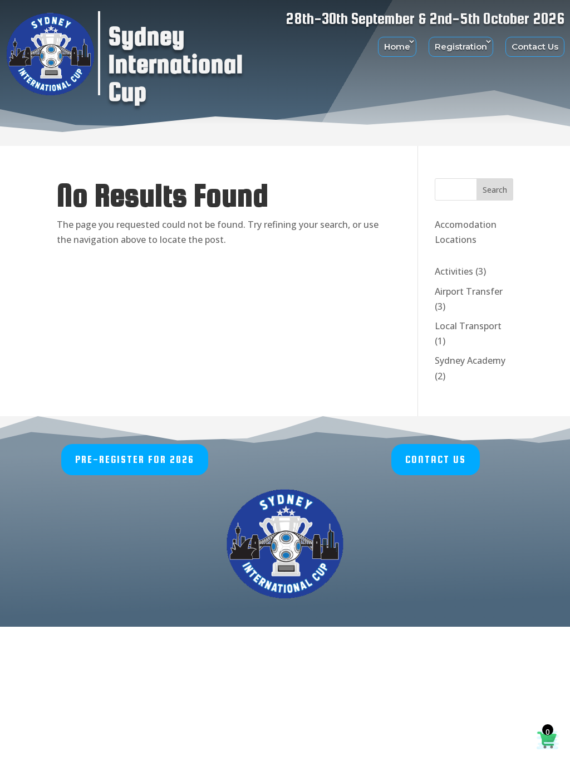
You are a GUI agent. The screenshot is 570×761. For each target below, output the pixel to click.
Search (495, 189)
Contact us (435, 459)
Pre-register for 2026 (134, 459)
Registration (461, 46)
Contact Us (535, 46)
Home (397, 46)
